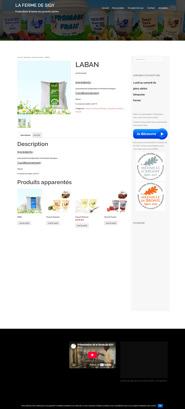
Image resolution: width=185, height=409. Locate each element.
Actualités (163, 8)
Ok (160, 406)
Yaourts (78, 111)
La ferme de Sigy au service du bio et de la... (138, 380)
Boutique (27, 57)
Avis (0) (37, 135)
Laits (109, 108)
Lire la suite (24, 223)
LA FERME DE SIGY (34, 5)
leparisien (163, 380)
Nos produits (118, 8)
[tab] (26, 135)
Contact (151, 8)
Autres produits (37, 57)
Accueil (105, 8)
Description (25, 135)
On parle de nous (136, 8)
